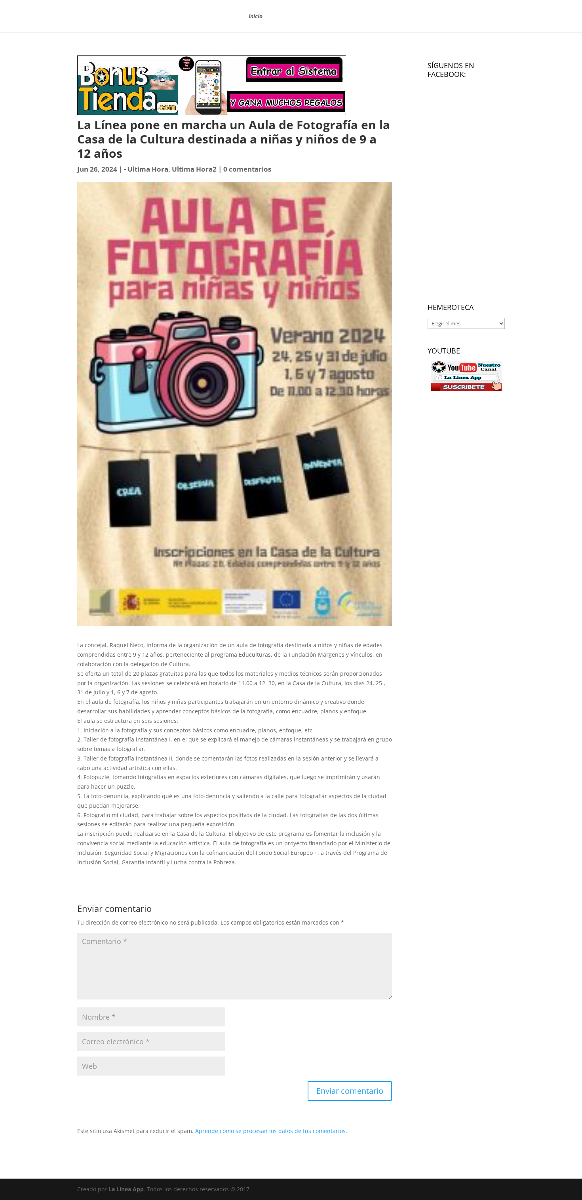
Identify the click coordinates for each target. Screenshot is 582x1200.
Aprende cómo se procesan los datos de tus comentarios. (271, 1131)
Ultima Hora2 (194, 169)
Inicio (255, 16)
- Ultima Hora (146, 169)
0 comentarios (247, 169)
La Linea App (126, 1189)
